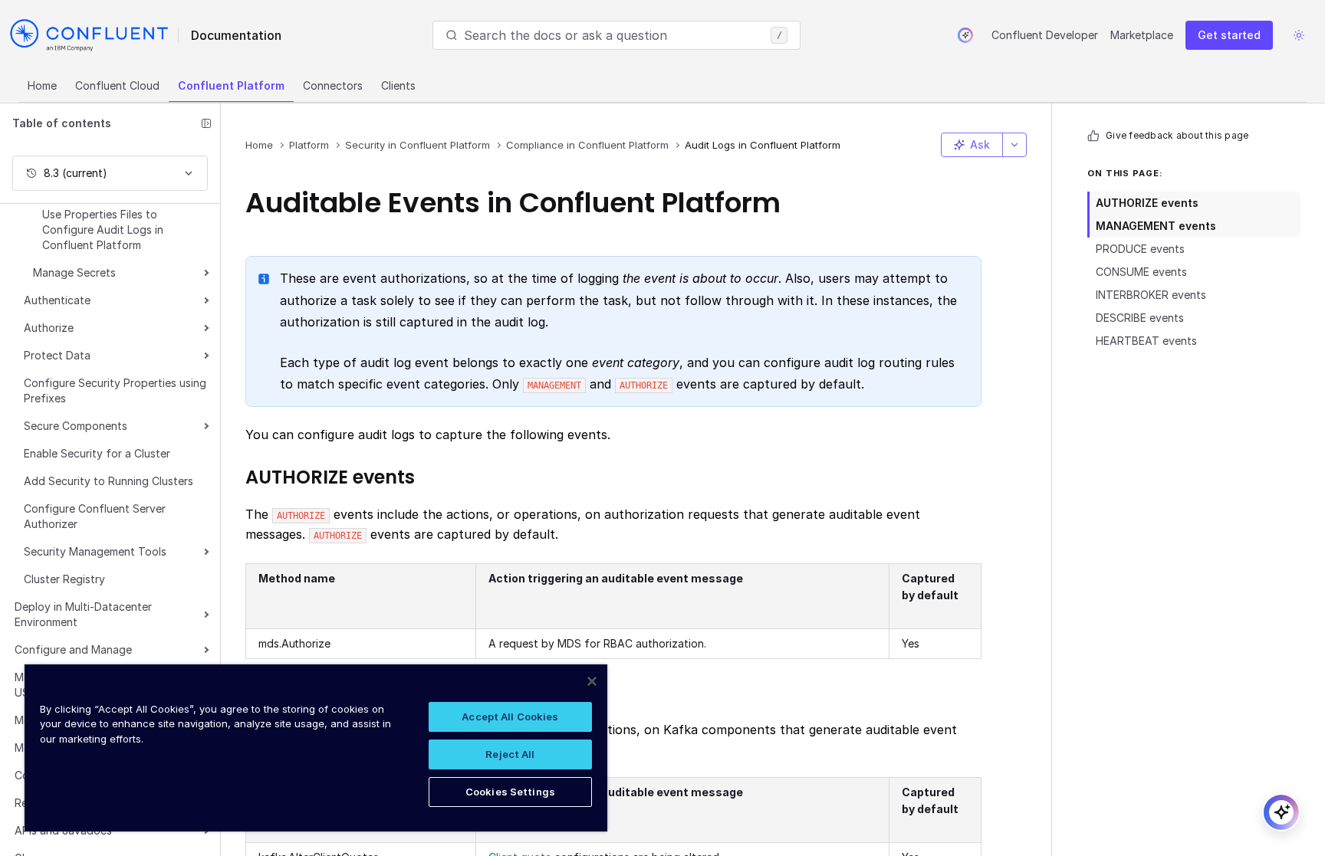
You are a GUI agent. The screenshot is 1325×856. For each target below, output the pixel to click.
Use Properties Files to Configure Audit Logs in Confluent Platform (102, 229)
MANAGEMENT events (1156, 225)
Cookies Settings (510, 791)
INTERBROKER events (1151, 294)
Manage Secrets (74, 272)
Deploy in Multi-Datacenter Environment (83, 614)
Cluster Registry (64, 578)
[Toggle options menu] (1014, 144)
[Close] (592, 681)
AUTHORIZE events (1147, 202)
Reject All (509, 754)
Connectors (333, 85)
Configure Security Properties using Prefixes (115, 390)
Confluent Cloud (117, 85)
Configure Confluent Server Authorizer (95, 516)
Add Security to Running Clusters (108, 480)
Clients (398, 85)
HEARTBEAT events (1146, 340)
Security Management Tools (95, 551)
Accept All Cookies (510, 716)
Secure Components (75, 425)
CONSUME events (1141, 271)
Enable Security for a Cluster (97, 453)
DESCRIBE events (1140, 317)
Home (42, 85)
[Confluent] (89, 35)
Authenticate (57, 300)
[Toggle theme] (1299, 35)
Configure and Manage (73, 649)
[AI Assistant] (965, 35)
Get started (1229, 34)
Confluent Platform (231, 85)
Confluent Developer (1044, 34)
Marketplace (1141, 34)
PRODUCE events (1140, 248)
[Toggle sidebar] (206, 123)
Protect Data (57, 355)
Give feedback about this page (1177, 135)
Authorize (49, 327)
